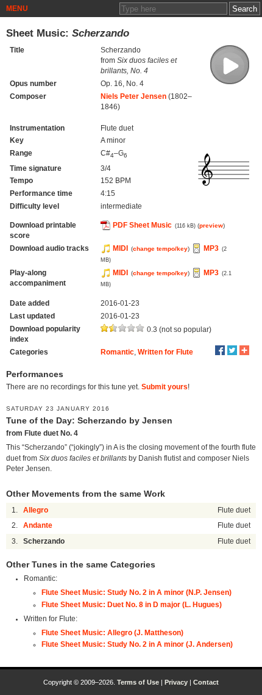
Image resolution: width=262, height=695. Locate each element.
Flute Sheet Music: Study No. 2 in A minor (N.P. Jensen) (136, 592)
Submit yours (164, 387)
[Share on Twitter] (232, 350)
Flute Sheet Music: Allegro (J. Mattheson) (112, 632)
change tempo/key (160, 248)
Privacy (176, 682)
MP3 (211, 248)
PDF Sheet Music (142, 225)
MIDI (120, 248)
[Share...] (244, 350)
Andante (37, 525)
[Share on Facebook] (220, 350)
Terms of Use (138, 682)
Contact (206, 682)
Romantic (117, 352)
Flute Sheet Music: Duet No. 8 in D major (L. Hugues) (131, 604)
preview (211, 225)
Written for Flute (165, 352)
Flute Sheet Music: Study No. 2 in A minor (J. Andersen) (137, 644)
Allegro (35, 510)
